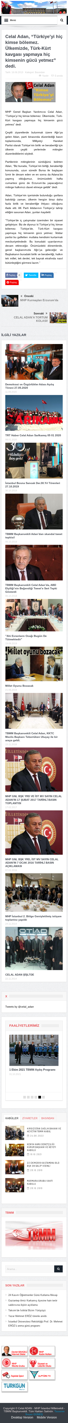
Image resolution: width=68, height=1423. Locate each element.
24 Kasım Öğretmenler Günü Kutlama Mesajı (33, 1295)
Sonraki (39, 313)
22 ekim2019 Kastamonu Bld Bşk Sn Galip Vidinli (43, 1164)
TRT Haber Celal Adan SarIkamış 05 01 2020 (33, 435)
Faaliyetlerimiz (24, 1025)
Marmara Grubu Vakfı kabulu (40, 1182)
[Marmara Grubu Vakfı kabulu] (14, 1185)
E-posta (59, 75)
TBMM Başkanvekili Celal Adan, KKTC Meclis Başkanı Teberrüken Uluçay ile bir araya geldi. (31, 737)
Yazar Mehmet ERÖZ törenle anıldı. (27, 1316)
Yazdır (45, 75)
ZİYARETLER (29, 1118)
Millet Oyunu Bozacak (19, 685)
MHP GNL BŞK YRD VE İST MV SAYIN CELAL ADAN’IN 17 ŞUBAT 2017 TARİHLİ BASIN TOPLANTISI (33, 800)
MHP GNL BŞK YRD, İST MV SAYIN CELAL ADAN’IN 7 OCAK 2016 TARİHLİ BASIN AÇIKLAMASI (32, 863)
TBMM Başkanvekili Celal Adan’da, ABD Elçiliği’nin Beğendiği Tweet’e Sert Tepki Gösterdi (31, 588)
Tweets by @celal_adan (19, 1006)
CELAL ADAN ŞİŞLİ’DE (19, 974)
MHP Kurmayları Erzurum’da (39, 300)
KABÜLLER (11, 1118)
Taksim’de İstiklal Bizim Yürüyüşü (27, 1310)
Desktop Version (22, 1417)
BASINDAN (47, 1118)
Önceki (28, 296)
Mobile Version (47, 1417)
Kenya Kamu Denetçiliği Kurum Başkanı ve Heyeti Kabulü (41, 1147)
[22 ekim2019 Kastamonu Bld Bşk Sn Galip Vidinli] (14, 1167)
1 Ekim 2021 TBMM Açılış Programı (32, 1069)
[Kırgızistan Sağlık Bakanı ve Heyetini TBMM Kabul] (14, 1133)
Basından (40, 72)
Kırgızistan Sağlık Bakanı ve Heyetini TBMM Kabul (44, 1130)
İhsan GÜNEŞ (34, 1414)
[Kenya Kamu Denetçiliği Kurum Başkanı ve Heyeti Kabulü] (14, 1150)
